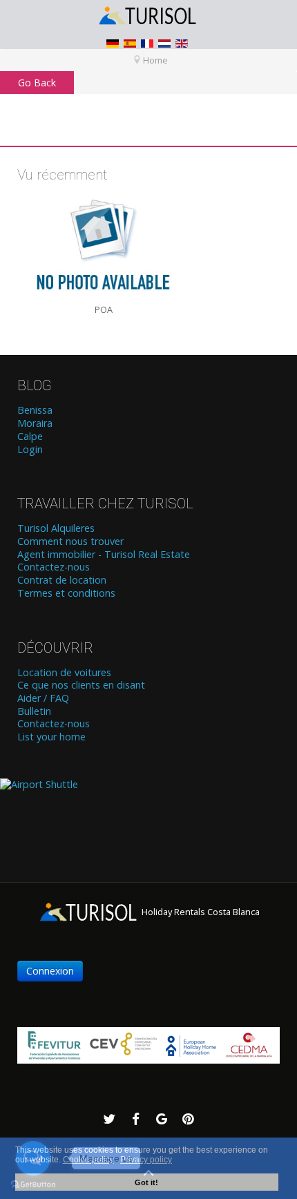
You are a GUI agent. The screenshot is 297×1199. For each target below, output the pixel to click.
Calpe (30, 436)
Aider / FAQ (43, 698)
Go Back (37, 82)
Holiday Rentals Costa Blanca (200, 911)
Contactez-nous (53, 567)
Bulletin (34, 711)
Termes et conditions (66, 593)
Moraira (34, 423)
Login (30, 449)
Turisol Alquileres (56, 528)
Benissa (34, 410)
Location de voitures (64, 672)
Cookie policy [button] (88, 1159)
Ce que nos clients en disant (81, 685)
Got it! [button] (146, 1182)
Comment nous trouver (70, 541)
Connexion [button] (50, 970)
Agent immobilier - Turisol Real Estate (103, 554)
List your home (51, 737)
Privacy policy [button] (146, 1159)
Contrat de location (61, 580)
